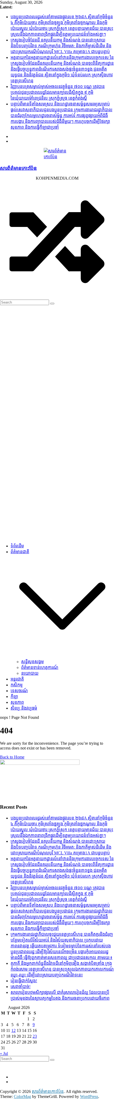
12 (13, 1030)
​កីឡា (14, 696)
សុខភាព (17, 702)
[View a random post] (57, 297)
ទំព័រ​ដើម (17, 546)
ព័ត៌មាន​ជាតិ (20, 552)
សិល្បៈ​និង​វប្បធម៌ (24, 708)
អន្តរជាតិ (17, 679)
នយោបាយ (29, 673)
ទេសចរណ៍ (19, 690)
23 (35, 1036)
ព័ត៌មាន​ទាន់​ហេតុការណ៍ (39, 667)
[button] (62, 656)
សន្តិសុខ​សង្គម (32, 661)
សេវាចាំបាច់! (20, 986)
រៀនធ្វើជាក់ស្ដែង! (24, 981)
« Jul (4, 1053)
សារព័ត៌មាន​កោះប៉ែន (18, 168)
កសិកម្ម (17, 685)
